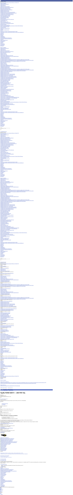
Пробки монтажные (3, 87)
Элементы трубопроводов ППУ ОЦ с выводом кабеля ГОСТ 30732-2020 (13, 70)
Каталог (1, 467)
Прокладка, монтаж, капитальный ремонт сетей (8, 31)
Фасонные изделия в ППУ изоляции (6, 7)
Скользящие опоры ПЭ (4, 92)
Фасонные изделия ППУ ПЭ (5, 8)
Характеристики (5, 403)
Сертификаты (2, 117)
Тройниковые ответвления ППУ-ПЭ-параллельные (9, 56)
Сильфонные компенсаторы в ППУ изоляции (8, 77)
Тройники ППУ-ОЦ (3, 64)
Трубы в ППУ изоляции (4, 4)
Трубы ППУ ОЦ (3, 5)
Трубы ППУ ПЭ (2, 49)
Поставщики (2, 44)
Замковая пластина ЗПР (4, 17)
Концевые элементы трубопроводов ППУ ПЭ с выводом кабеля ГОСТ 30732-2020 (14, 59)
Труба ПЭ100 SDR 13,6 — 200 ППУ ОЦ (6, 423)
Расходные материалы (4, 108)
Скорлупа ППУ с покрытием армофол (7, 23)
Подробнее (2, 427)
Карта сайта (2, 45)
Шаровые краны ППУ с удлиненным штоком (8, 76)
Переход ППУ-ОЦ (3, 63)
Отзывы (1, 35)
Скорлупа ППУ (2, 151)
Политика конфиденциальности (6, 38)
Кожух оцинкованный (4, 21)
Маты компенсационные (4, 26)
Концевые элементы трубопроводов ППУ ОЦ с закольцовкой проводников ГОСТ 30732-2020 (17, 200)
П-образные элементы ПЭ (4, 57)
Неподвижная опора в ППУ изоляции (7, 19)
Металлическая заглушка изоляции (6, 103)
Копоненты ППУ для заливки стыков (6, 216)
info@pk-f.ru (3, 466)
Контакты (2, 126)
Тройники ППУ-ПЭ (3, 54)
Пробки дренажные (4, 86)
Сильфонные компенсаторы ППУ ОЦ (6, 14)
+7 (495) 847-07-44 (3, 131)
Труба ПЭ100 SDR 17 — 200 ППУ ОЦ (6, 428)
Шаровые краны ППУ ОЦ (4, 11)
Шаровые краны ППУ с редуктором (6, 75)
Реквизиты (2, 36)
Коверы (1, 159)
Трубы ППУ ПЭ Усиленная (5, 6)
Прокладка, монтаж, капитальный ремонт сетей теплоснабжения (12, 32)
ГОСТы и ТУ (2, 43)
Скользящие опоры (3, 20)
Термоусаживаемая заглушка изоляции (7, 104)
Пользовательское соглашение (5, 37)
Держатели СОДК (3, 85)
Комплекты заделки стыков (5, 15)
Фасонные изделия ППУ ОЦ (5, 139)
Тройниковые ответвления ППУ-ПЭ (6, 55)
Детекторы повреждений (5, 28)
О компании (2, 475)
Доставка (2, 41)
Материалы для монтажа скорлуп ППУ (7, 99)
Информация (2, 121)
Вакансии (2, 34)
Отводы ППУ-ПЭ (3, 53)
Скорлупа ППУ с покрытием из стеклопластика (8, 228)
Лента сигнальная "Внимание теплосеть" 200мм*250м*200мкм (11, 25)
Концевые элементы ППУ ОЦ (5, 68)
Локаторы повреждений (4, 29)
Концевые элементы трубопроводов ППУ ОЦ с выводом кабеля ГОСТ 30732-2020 (14, 69)
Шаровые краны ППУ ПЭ (4, 10)
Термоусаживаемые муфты (5, 16)
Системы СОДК (3, 27)
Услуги (1, 241)
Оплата (1, 42)
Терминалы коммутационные (5, 109)
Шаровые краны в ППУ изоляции (6, 9)
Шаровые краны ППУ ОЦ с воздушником (7, 74)
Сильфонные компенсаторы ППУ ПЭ (6, 13)
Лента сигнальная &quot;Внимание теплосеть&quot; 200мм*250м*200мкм (13, 232)
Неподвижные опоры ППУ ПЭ (5, 220)
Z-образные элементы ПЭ (4, 188)
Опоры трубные (3, 18)
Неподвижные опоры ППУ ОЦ (5, 90)
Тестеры (1, 110)
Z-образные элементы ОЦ (5, 67)
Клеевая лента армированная (5, 82)
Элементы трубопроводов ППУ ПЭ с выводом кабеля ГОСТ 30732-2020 (12, 61)
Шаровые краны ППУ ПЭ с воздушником (7, 12)
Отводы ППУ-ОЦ (3, 62)
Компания (2, 113)
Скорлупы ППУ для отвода (5, 98)
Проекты (1, 119)
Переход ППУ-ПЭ (3, 184)
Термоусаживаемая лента (4, 83)
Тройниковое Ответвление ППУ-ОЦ (6, 65)
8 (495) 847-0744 (3, 262)
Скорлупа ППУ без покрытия (5, 22)
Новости (1, 33)
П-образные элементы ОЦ (5, 66)
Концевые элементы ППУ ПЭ (5, 58)
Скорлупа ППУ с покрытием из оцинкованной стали (9, 97)
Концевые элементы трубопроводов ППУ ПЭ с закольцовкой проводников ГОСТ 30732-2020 (17, 60)
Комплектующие (3, 24)
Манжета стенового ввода (5, 101)
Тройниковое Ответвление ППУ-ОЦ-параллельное (9, 196)
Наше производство (4, 120)
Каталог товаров (3, 47)
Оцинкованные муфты (4, 81)
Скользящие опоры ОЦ (4, 93)
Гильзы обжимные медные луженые (6, 84)
